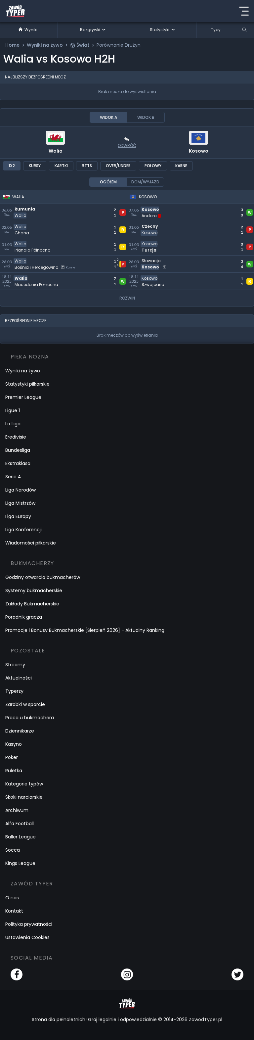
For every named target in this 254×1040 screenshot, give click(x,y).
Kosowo (198, 151)
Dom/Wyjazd (145, 182)
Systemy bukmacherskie (33, 590)
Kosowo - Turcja (148, 242)
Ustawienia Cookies (27, 937)
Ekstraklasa (17, 463)
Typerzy (14, 691)
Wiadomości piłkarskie (30, 543)
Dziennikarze (19, 731)
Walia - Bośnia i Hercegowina (37, 259)
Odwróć (127, 145)
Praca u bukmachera (29, 717)
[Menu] (244, 11)
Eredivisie (15, 437)
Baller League (20, 836)
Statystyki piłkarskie (27, 384)
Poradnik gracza (23, 617)
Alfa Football (19, 823)
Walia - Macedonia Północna (37, 276)
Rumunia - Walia (21, 208)
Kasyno (13, 744)
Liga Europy (18, 516)
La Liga (13, 423)
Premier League (23, 397)
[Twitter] (237, 974)
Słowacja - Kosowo (151, 259)
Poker (11, 757)
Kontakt (14, 911)
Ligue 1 (12, 410)
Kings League (20, 863)
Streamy (15, 664)
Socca (12, 850)
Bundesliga (17, 450)
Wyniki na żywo (22, 370)
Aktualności (18, 678)
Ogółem (108, 182)
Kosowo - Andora (149, 208)
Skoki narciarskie (24, 797)
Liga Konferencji (23, 529)
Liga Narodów (20, 490)
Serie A (13, 476)
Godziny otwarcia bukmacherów (42, 577)
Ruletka (13, 770)
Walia (56, 151)
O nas (12, 897)
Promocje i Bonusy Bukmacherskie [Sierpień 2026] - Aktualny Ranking (84, 630)
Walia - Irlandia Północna (32, 242)
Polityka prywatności (28, 924)
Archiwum (16, 810)
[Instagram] (127, 974)
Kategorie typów (24, 783)
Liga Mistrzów (20, 503)
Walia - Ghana (19, 225)
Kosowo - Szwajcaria (154, 276)
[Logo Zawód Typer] (15, 11)
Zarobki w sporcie (25, 704)
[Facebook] (16, 974)
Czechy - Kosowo (150, 225)
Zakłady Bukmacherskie (32, 603)
